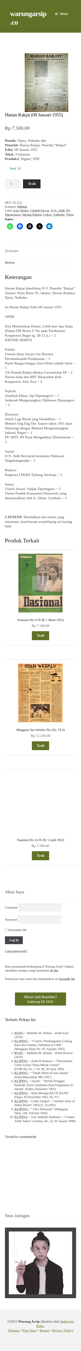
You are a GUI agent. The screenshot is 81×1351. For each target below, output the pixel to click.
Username (11, 907)
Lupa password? (16, 951)
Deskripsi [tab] (11, 251)
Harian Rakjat (32, 214)
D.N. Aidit (58, 210)
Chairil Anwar (40, 210)
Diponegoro (13, 214)
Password (11, 919)
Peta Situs (29, 1330)
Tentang (13, 1330)
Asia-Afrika (21, 210)
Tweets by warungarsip (20, 1136)
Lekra (47, 214)
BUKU (19, 1033)
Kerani (44, 1330)
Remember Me (17, 930)
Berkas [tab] (10, 262)
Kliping (22, 206)
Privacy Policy (62, 1330)
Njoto (70, 214)
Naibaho (58, 214)
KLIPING (21, 1041)
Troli (32, 184)
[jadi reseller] (40, 999)
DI (68, 210)
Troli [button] (40, 635)
